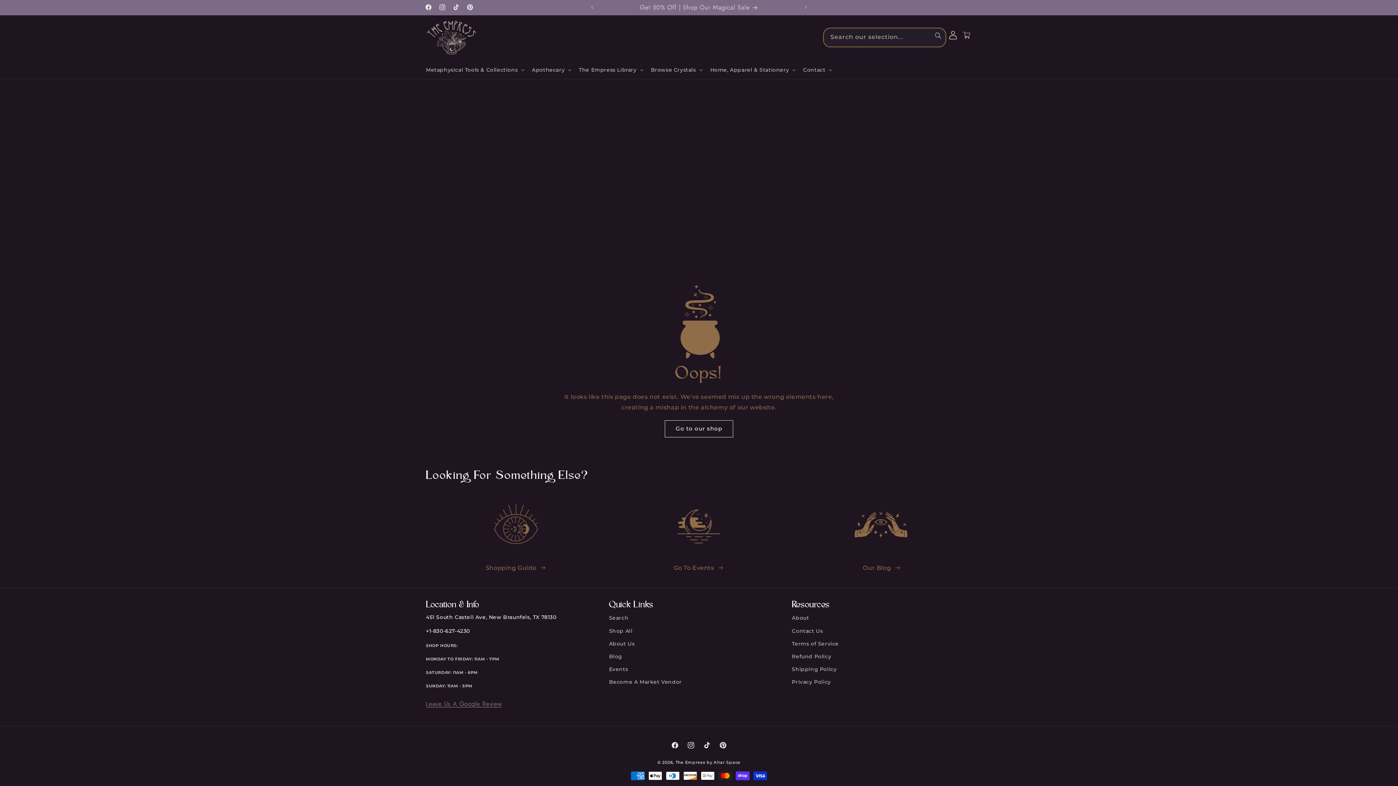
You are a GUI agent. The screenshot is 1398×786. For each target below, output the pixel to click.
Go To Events (694, 567)
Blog (615, 656)
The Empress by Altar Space (708, 762)
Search (619, 618)
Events (618, 669)
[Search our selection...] (938, 36)
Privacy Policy (811, 682)
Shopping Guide (511, 567)
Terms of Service (815, 643)
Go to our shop (699, 428)
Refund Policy (811, 656)
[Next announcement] (806, 7)
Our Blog (877, 567)
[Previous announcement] (592, 7)
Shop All (621, 631)
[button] (475, 70)
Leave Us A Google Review (464, 703)
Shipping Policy (814, 669)
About (800, 618)
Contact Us (807, 631)
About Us (622, 643)
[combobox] (884, 37)
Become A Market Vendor (645, 682)
